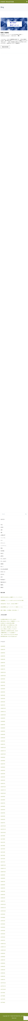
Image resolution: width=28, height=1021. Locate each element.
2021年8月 (3, 839)
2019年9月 (3, 914)
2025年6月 (3, 688)
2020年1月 (3, 901)
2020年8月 (3, 878)
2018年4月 (3, 969)
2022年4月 (3, 812)
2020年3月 (3, 894)
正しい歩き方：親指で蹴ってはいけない (9, 627)
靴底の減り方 (3, 582)
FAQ (1, 524)
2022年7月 (3, 803)
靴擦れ (2, 584)
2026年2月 (3, 665)
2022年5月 (3, 809)
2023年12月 (3, 747)
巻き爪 (2, 553)
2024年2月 (3, 741)
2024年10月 (3, 714)
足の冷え (2, 574)
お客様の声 (3, 535)
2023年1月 (3, 783)
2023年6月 (3, 767)
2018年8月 (3, 956)
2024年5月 (3, 731)
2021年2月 (3, 858)
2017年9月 (3, 992)
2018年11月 (3, 946)
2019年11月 (3, 907)
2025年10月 (3, 675)
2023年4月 (3, 773)
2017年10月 (3, 989)
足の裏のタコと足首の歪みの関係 (7, 623)
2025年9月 (3, 679)
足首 (1, 577)
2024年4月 (3, 734)
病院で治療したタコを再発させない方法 (9, 625)
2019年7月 (3, 920)
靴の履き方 (3, 579)
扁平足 (2, 556)
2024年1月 (3, 744)
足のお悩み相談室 (15, 34)
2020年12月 (3, 865)
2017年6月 (3, 1002)
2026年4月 (3, 659)
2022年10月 (3, 793)
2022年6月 (3, 806)
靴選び (20, 34)
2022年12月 (3, 786)
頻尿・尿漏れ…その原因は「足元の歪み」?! (9, 610)
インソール (9, 34)
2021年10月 (3, 832)
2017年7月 (3, 999)
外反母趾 (2, 550)
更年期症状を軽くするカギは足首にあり (9, 636)
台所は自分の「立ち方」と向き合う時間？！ (10, 603)
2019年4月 (3, 930)
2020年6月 (3, 884)
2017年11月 (3, 986)
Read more (5, 47)
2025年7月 (3, 685)
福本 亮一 (3, 34)
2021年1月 (3, 862)
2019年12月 (3, 904)
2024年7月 (3, 724)
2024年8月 (3, 721)
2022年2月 (3, 819)
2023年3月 (3, 777)
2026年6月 (3, 652)
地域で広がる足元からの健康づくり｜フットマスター (12, 597)
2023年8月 (3, 760)
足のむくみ (3, 571)
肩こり (2, 566)
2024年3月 (3, 737)
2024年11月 (3, 711)
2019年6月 (3, 924)
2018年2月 (3, 976)
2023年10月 (3, 754)
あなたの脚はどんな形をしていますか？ (9, 628)
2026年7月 (3, 649)
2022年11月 (3, 790)
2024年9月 (3, 718)
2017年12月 (3, 982)
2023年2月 (3, 780)
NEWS (2, 527)
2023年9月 (3, 757)
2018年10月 (3, 950)
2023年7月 (3, 763)
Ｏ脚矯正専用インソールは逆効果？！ (8, 632)
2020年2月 (3, 897)
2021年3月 (3, 855)
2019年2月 (3, 937)
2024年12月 (3, 708)
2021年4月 (3, 852)
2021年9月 (3, 835)
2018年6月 (3, 963)
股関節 (2, 563)
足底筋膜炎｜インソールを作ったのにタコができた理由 (12, 600)
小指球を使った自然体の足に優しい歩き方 (9, 630)
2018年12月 (3, 943)
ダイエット (3, 543)
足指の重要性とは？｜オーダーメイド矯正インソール (12, 607)
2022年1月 (3, 822)
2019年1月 (3, 940)
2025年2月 (3, 701)
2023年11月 (3, 750)
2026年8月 (3, 646)
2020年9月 (3, 875)
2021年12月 (3, 826)
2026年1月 (3, 669)
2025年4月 (3, 695)
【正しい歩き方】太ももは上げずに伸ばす (9, 634)
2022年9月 (3, 796)
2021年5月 (3, 848)
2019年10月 (3, 911)
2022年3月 (3, 816)
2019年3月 (3, 933)
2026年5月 (3, 656)
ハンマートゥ (3, 545)
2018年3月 (3, 973)
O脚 (1, 529)
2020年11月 (3, 868)
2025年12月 (3, 672)
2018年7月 (3, 960)
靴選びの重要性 (5, 32)
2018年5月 (3, 966)
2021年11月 (3, 829)
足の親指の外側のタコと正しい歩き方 (8, 619)
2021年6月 (3, 845)
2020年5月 (3, 888)
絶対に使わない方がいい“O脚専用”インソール (10, 621)
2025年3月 (3, 698)
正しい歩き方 (3, 558)
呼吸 (1, 548)
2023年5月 (3, 770)
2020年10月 (3, 871)
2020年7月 (3, 881)
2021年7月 (3, 842)
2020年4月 (3, 891)
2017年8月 (3, 995)
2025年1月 (3, 705)
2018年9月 (3, 953)
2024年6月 (3, 728)
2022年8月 (3, 799)
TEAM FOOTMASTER (15, 1016)
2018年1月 (3, 979)
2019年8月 (3, 917)
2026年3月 (3, 662)
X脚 (1, 532)
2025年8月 (3, 682)
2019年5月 (3, 927)
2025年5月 (3, 692)
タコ (1, 540)
